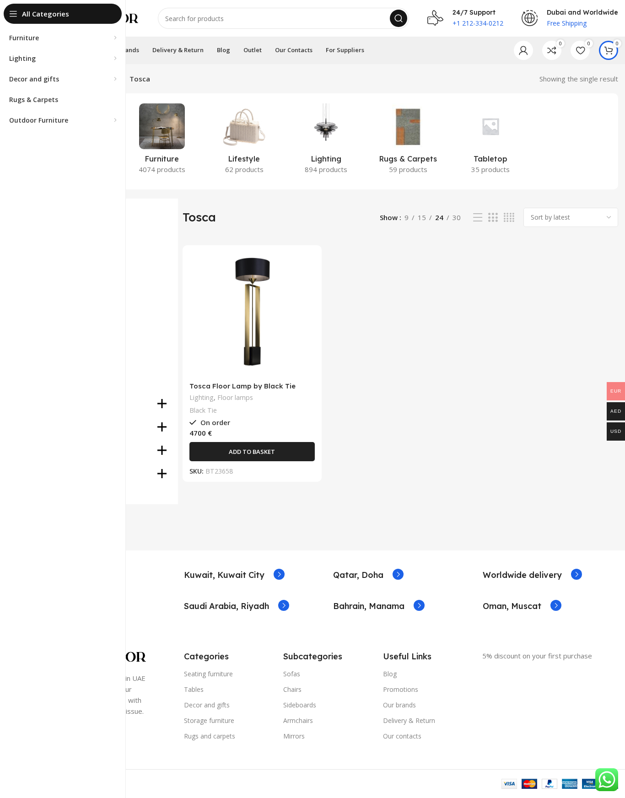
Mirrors (294, 736)
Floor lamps (235, 397)
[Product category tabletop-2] (490, 141)
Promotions (400, 689)
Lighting (201, 397)
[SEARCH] (398, 18)
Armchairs (298, 720)
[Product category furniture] (161, 141)
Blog (390, 673)
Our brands (399, 705)
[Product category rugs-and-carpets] (408, 141)
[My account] (523, 50)
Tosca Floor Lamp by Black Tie (242, 386)
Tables (194, 689)
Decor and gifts (207, 705)
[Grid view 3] (492, 217)
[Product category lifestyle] (244, 141)
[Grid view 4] (509, 217)
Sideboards (299, 705)
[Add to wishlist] (307, 308)
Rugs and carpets (209, 736)
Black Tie (203, 410)
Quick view (307, 287)
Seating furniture (208, 673)
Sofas (291, 673)
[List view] (477, 217)
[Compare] (307, 267)
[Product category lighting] (326, 141)
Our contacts (402, 736)
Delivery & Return (409, 720)
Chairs (292, 689)
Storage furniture (209, 720)
